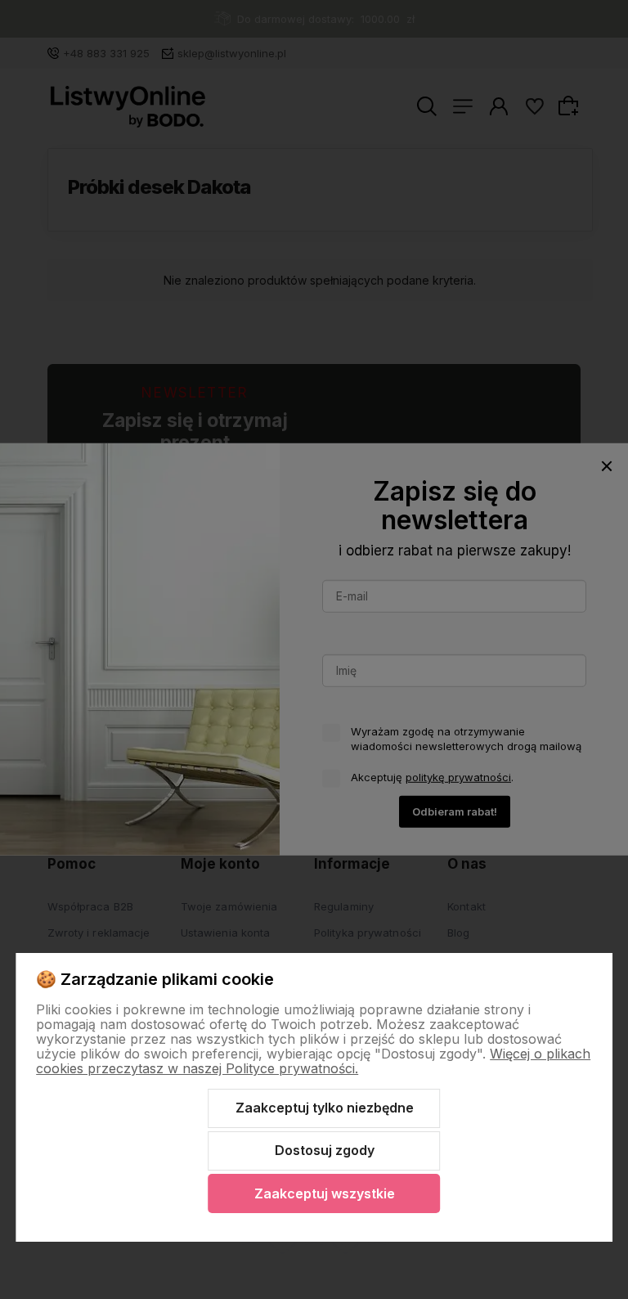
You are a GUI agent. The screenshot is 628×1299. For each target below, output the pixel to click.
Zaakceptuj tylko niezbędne (325, 1107)
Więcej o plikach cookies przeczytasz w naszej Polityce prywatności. (313, 1061)
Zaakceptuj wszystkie (324, 1193)
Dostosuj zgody (325, 1150)
